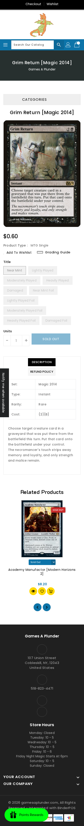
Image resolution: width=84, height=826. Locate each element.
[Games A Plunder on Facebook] (42, 701)
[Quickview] (33, 591)
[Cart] (77, 44)
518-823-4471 (42, 688)
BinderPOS (67, 807)
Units (7, 331)
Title (7, 262)
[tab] (41, 362)
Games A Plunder (42, 69)
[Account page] (68, 44)
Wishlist (52, 4)
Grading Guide (58, 252)
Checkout (33, 4)
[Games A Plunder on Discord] (42, 712)
